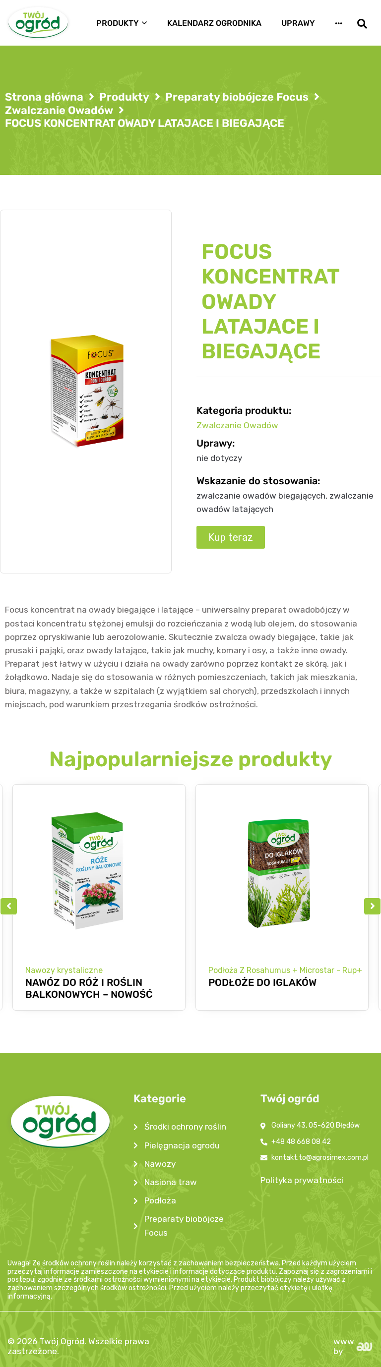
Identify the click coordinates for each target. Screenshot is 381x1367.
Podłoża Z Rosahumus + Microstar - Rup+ (285, 970)
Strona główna (44, 97)
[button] (8, 906)
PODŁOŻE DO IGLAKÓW (262, 982)
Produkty (124, 97)
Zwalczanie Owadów (59, 110)
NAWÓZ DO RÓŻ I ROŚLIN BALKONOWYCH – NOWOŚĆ (89, 988)
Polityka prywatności (301, 1180)
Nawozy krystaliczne (64, 970)
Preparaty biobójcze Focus (237, 97)
